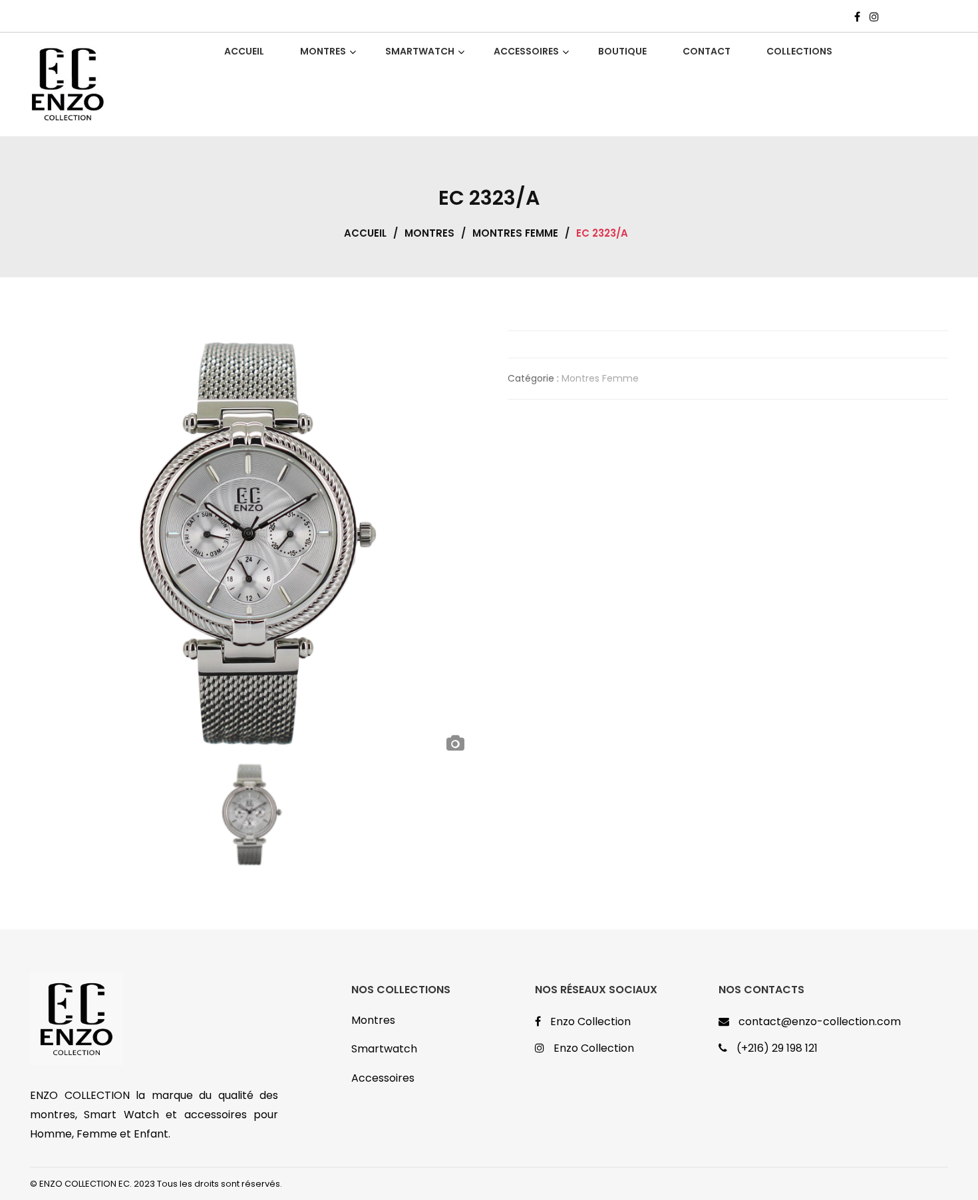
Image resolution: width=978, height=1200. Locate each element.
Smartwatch (384, 1048)
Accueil (365, 233)
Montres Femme (515, 233)
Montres (429, 233)
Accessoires (382, 1078)
